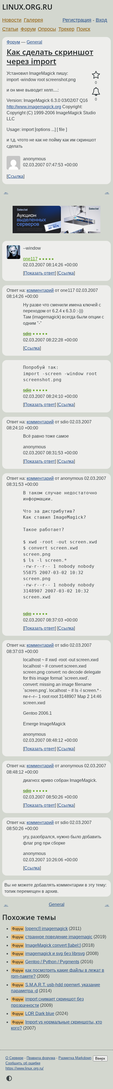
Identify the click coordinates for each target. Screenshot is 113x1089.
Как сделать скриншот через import (50, 56)
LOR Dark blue (39, 1013)
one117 (30, 258)
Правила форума (41, 1058)
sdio (27, 333)
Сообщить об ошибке (22, 1063)
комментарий (40, 290)
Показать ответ (39, 273)
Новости (11, 20)
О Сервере (14, 1058)
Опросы (47, 29)
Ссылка (15, 176)
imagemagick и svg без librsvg (55, 953)
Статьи (10, 29)
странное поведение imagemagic (58, 936)
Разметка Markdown (74, 1058)
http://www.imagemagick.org (34, 106)
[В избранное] (96, 75)
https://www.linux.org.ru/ (24, 1068)
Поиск (83, 29)
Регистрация (77, 20)
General (34, 42)
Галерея (33, 20)
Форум (28, 29)
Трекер (66, 29)
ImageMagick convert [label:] (53, 945)
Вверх (100, 1058)
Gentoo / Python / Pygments (52, 961)
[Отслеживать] (96, 92)
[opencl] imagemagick (46, 928)
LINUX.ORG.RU (27, 7)
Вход (101, 20)
